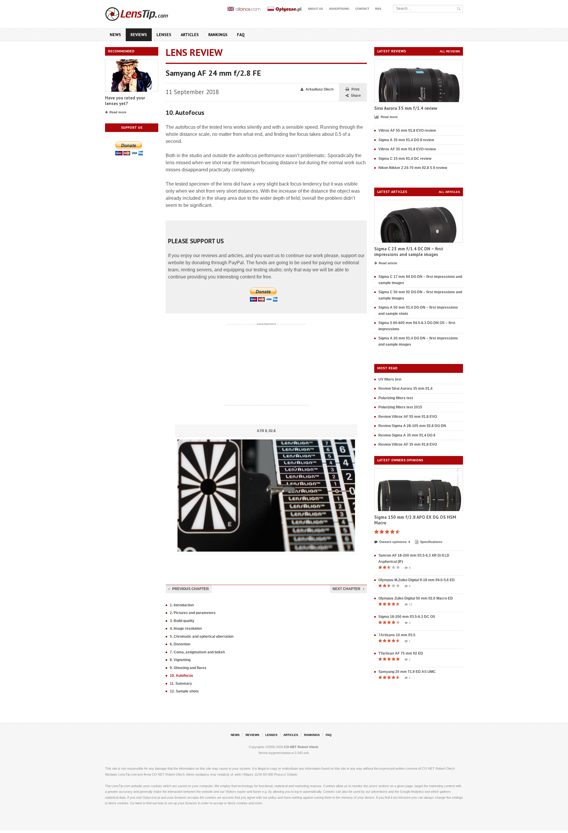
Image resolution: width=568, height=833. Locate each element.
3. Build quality (182, 621)
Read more (117, 112)
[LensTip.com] (144, 13)
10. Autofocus (181, 676)
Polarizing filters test (395, 398)
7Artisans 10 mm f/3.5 (396, 635)
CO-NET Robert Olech (301, 747)
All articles (449, 192)
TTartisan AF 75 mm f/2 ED (400, 653)
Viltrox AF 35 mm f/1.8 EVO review (407, 149)
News (115, 34)
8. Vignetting (180, 660)
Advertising (339, 8)
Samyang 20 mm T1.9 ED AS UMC (407, 672)
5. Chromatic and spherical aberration (201, 636)
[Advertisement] (266, 365)
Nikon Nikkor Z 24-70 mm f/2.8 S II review (412, 168)
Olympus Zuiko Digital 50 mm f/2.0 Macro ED (415, 598)
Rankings (217, 34)
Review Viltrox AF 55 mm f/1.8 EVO (407, 417)
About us (315, 8)
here (138, 803)
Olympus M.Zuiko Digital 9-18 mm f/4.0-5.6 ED (416, 580)
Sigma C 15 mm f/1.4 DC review (404, 159)
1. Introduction (182, 605)
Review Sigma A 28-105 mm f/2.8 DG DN (412, 426)
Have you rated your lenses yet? (125, 101)
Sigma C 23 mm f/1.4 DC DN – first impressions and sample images (408, 251)
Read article (388, 263)
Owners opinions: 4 (394, 542)
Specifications (431, 542)
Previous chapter (190, 589)
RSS (378, 8)
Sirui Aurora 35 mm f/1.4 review (405, 108)
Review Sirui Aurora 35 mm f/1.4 (405, 388)
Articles (190, 34)
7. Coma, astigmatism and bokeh (197, 652)
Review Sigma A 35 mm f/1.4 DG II (406, 435)
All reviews (450, 51)
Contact (362, 8)
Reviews (138, 34)
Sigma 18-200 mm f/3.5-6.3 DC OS (406, 617)
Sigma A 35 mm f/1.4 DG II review (406, 140)
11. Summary (181, 683)
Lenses (163, 34)
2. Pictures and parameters (193, 613)
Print (355, 89)
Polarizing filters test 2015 (400, 407)
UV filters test (389, 379)
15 (410, 604)
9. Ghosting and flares (188, 668)
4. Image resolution (186, 628)
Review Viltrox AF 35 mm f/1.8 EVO (407, 444)
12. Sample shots (184, 691)
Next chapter (346, 589)
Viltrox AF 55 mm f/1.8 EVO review (407, 130)
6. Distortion (180, 644)
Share (356, 96)
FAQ (241, 34)
